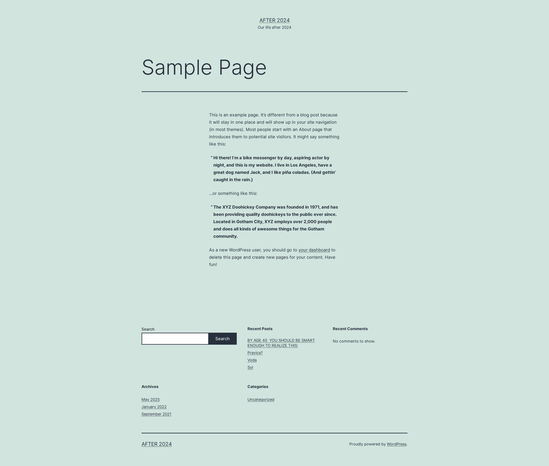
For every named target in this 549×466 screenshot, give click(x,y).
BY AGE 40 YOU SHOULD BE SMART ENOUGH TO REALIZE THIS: (281, 342)
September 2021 (156, 414)
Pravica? (255, 352)
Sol (250, 367)
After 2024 (274, 20)
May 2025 (151, 399)
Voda (252, 360)
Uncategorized (260, 399)
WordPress (396, 444)
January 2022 (154, 406)
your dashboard (314, 250)
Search (148, 329)
